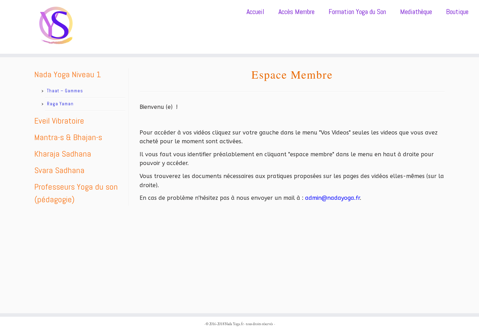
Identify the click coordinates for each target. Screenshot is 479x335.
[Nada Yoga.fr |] (55, 27)
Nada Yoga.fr (234, 323)
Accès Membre (296, 11)
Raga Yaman (60, 104)
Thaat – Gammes (65, 91)
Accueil (255, 11)
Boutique (457, 11)
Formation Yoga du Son (357, 11)
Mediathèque (416, 11)
